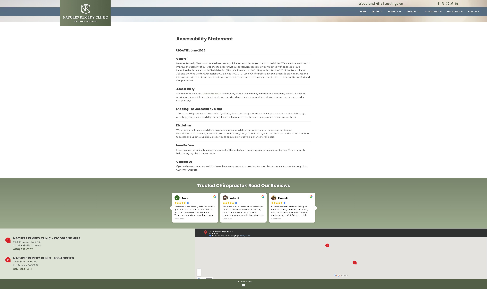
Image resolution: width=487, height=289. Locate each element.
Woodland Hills (370, 4)
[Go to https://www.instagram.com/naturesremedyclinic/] (447, 4)
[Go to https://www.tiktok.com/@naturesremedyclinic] (452, 4)
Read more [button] (179, 219)
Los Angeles (394, 4)
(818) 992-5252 (23, 249)
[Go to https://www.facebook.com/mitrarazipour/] (438, 4)
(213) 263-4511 (22, 268)
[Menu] (243, 285)
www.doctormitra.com (188, 133)
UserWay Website (211, 93)
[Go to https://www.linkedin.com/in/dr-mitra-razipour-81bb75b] (456, 4)
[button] (315, 208)
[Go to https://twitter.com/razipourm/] (443, 4)
